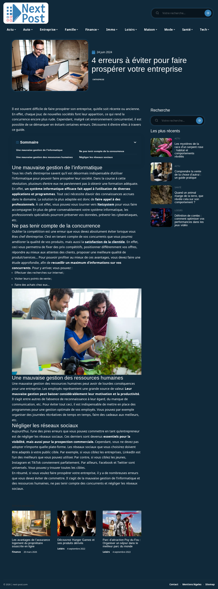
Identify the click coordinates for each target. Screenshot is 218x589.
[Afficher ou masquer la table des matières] (87, 142)
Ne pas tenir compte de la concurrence (101, 151)
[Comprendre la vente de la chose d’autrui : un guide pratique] (161, 171)
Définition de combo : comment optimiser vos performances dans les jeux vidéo (189, 220)
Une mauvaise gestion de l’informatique (39, 150)
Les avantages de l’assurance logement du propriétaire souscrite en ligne (31, 543)
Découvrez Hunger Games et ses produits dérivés (76, 541)
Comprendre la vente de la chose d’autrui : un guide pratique (188, 174)
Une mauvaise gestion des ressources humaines (44, 157)
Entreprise (98, 79)
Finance (16, 551)
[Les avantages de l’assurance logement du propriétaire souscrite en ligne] (31, 523)
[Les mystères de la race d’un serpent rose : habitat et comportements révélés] (161, 147)
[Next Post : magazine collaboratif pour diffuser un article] (25, 13)
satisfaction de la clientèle (105, 242)
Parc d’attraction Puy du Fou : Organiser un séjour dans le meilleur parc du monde (122, 543)
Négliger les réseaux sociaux (96, 157)
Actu (177, 138)
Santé (178, 187)
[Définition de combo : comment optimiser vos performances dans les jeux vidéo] (161, 217)
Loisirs (60, 548)
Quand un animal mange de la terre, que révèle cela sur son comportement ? (189, 197)
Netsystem (105, 204)
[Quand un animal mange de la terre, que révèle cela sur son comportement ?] (161, 194)
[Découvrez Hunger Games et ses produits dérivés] (76, 523)
